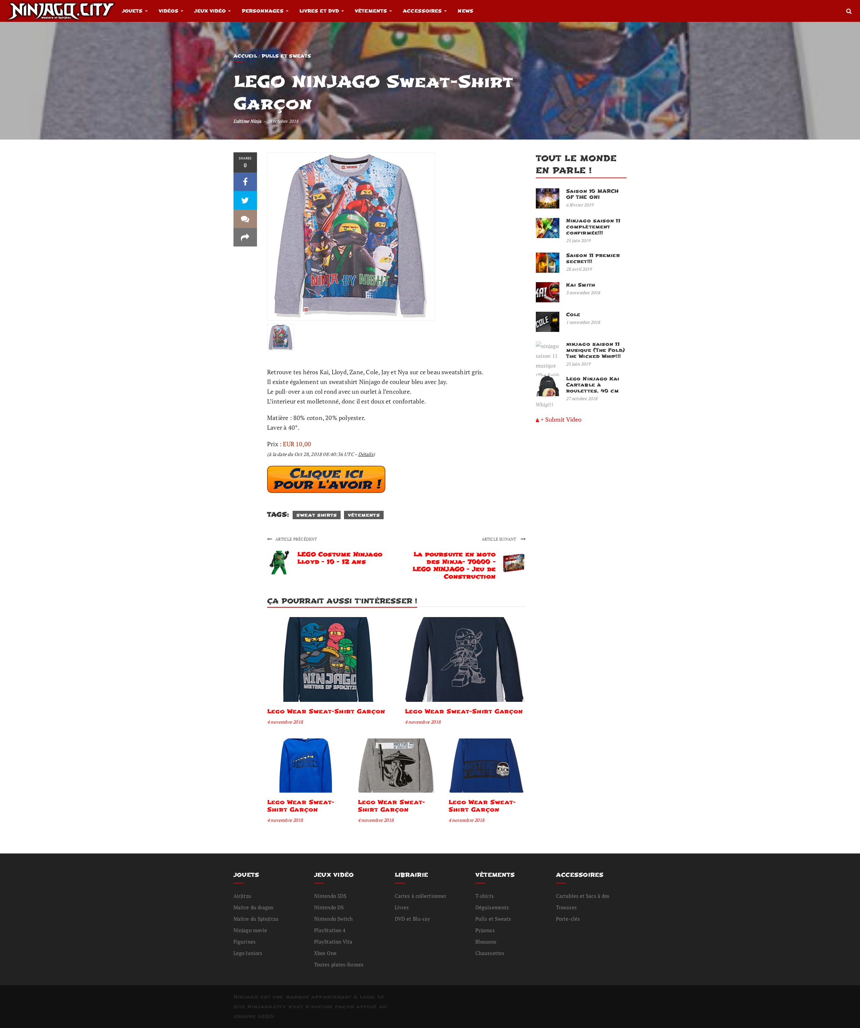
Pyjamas (485, 930)
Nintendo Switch (333, 918)
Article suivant (499, 539)
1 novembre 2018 (583, 322)
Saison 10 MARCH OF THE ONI (592, 194)
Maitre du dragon (253, 907)
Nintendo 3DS (330, 895)
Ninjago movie (250, 930)
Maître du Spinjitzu (255, 918)
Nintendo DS (329, 907)
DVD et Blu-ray (412, 918)
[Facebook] (245, 182)
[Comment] (245, 219)
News (465, 11)
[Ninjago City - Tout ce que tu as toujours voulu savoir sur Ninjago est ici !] (61, 10)
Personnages (263, 11)
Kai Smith (580, 285)
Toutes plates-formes (338, 964)
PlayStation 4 (329, 930)
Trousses (566, 907)
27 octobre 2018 (582, 398)
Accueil (245, 56)
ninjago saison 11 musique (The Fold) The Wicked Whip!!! (595, 350)
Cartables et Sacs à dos (582, 895)
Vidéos (169, 11)
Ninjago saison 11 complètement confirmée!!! (593, 227)
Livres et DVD (319, 11)
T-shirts (484, 895)
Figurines (244, 941)
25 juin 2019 (578, 240)
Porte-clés (568, 918)
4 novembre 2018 (285, 722)
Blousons (486, 941)
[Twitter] (245, 200)
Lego (367, 997)
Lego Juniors (247, 953)
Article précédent (296, 539)
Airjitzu (242, 895)
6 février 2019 (579, 205)
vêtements (364, 515)
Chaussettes (489, 953)
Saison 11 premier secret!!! (593, 258)
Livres (402, 907)
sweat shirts (316, 515)
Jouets (132, 11)
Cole (573, 314)
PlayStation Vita (333, 941)
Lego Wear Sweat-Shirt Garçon (326, 711)
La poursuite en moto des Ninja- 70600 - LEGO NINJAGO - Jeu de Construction (454, 565)
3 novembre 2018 (583, 293)
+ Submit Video (561, 419)
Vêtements (371, 11)
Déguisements (492, 907)
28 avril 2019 (579, 269)
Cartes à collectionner (420, 895)
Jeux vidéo (210, 11)
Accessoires (422, 11)
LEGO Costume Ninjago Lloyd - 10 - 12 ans (339, 558)
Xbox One (325, 953)
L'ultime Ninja (247, 121)
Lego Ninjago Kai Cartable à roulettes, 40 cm (592, 385)
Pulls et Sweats (286, 56)
